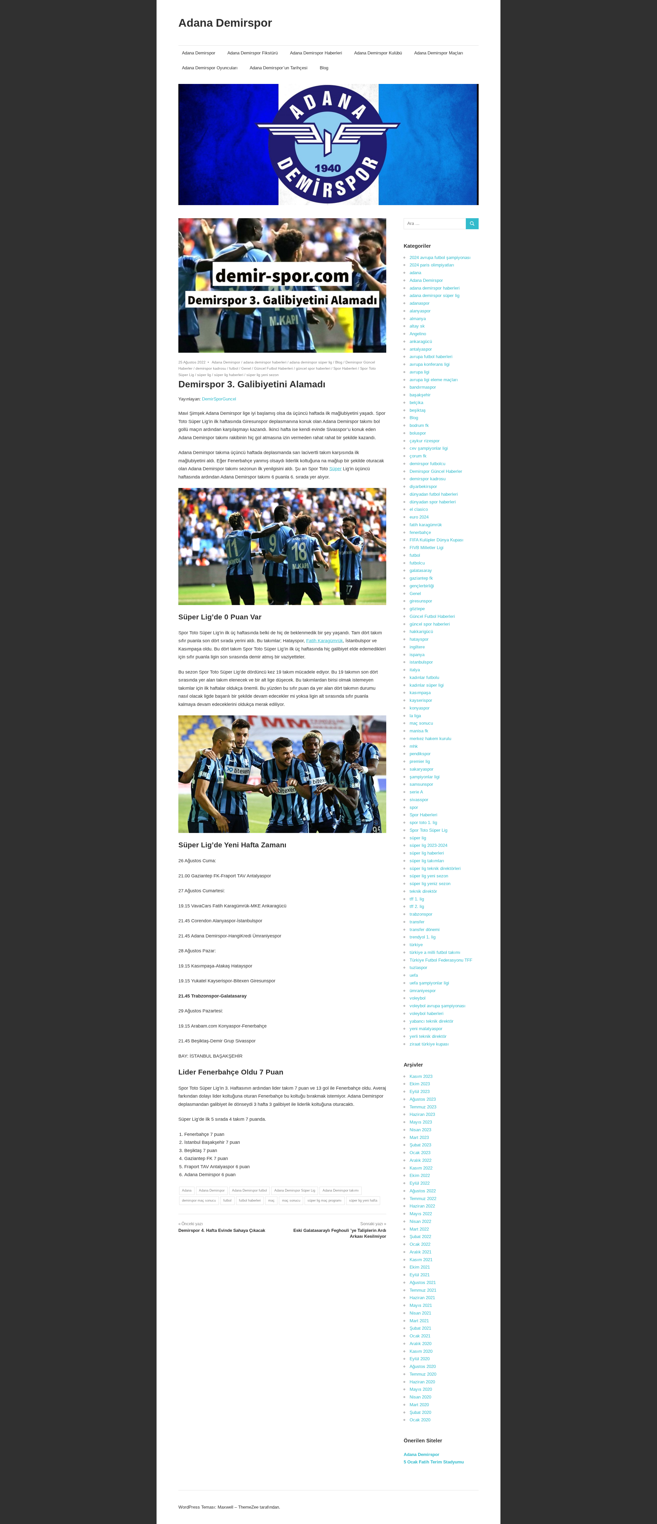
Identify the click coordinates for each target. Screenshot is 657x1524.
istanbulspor (421, 662)
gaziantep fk (421, 578)
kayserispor (421, 700)
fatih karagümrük (426, 524)
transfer (417, 921)
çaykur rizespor (425, 440)
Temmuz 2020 (423, 1374)
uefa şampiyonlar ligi (429, 983)
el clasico (419, 509)
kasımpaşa (420, 692)
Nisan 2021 (420, 1313)
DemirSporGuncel (219, 399)
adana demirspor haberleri (264, 362)
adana (415, 272)
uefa (414, 975)
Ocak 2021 (420, 1336)
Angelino (418, 333)
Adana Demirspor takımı (341, 1190)
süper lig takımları (427, 860)
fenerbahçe (420, 532)
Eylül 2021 (420, 1274)
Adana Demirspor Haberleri (316, 53)
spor (414, 807)
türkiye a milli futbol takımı (435, 952)
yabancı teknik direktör (431, 1021)
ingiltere (417, 647)
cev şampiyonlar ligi (429, 448)
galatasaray (421, 570)
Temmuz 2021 (423, 1290)
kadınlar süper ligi (427, 685)
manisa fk (419, 731)
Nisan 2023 (420, 1129)
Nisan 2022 (420, 1221)
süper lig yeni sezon (262, 375)
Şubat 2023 (420, 1145)
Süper (335, 468)
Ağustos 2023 (423, 1099)
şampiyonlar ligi (425, 776)
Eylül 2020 (420, 1358)
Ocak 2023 (420, 1152)
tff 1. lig (417, 899)
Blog (324, 67)
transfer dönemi (425, 929)
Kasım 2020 (421, 1351)
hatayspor (419, 639)
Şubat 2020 (420, 1412)
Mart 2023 (419, 1137)
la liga (415, 715)
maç (271, 1200)
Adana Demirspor (225, 22)
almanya (418, 318)
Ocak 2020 (420, 1419)
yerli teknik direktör (428, 1036)
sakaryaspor (421, 769)
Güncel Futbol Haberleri (273, 368)
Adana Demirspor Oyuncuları (210, 67)
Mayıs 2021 (421, 1305)
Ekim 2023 (420, 1083)
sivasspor (419, 799)
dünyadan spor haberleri (433, 502)
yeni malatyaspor (426, 1028)
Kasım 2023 (421, 1076)
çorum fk (418, 456)
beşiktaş (418, 410)
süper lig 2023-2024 (428, 845)
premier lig (420, 761)
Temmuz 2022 (423, 1198)
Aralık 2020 (420, 1343)
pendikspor (420, 753)
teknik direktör (423, 891)
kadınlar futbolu (424, 677)
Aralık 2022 (420, 1160)
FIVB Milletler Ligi (426, 547)
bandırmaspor (423, 387)
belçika (416, 402)
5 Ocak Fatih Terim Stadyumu (434, 1462)
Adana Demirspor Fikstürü (252, 53)
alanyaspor (420, 311)
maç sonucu (291, 1200)
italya (415, 669)
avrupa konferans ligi (430, 364)
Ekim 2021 (420, 1267)
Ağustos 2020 (423, 1366)
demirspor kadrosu (211, 368)
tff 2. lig (417, 906)
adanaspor (420, 303)
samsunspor (421, 784)
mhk (414, 746)
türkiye (416, 944)
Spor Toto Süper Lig (428, 830)
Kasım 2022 (421, 1168)
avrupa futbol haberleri (431, 356)
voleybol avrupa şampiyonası (438, 1005)
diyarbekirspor (423, 486)
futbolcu (417, 563)
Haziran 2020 (422, 1381)
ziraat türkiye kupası (429, 1044)
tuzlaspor (418, 967)
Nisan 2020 (420, 1397)
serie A (416, 792)
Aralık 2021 (420, 1252)
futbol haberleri (250, 1200)
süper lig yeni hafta (363, 1200)
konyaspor (420, 708)
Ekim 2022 (420, 1175)
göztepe (417, 608)
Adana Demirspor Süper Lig (294, 1190)
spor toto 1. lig (423, 822)
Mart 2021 (419, 1320)
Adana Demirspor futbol (249, 1190)
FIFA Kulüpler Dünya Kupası (436, 540)
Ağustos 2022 (423, 1190)
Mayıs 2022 (421, 1213)
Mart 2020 (419, 1404)
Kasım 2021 (421, 1259)
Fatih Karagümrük (324, 640)
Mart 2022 (419, 1229)
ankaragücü (421, 341)
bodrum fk (419, 425)
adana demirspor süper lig (310, 362)
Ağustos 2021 (423, 1282)
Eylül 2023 (420, 1091)
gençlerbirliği (422, 585)
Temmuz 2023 (423, 1107)
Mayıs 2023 (421, 1122)
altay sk (417, 326)
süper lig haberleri (228, 375)
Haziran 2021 (422, 1297)
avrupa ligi (419, 372)
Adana (186, 1190)
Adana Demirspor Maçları (438, 53)
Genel (246, 368)
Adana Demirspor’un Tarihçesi (278, 67)
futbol (233, 368)
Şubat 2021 (420, 1328)
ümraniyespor (423, 990)
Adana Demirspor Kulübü (378, 53)
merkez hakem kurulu (430, 738)
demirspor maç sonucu (199, 1200)
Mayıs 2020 (421, 1389)
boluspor (418, 433)
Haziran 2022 (422, 1206)
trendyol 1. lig (423, 937)
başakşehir (420, 394)
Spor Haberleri (345, 368)
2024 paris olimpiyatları (432, 265)
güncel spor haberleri (313, 368)
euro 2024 (419, 517)
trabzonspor (421, 914)
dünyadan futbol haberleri (434, 494)
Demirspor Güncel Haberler (436, 471)
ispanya (417, 654)
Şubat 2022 (420, 1236)
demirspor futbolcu (427, 463)
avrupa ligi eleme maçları (434, 379)
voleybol (418, 998)
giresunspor (421, 601)
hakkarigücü (421, 631)
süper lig (204, 375)
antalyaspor (421, 349)
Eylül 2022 (420, 1183)
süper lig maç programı (324, 1200)
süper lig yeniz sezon (430, 883)
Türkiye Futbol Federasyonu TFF (441, 960)
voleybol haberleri (426, 1013)
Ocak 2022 (420, 1244)
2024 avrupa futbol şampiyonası (440, 257)
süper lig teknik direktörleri (435, 868)
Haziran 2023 (422, 1114)
